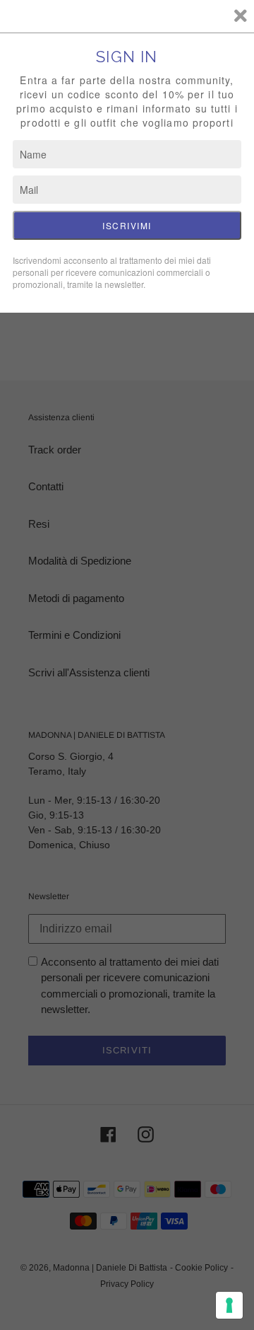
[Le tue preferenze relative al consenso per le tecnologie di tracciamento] (229, 1305)
